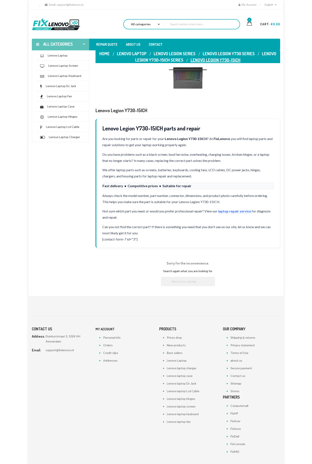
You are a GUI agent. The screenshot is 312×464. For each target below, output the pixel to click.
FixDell (234, 436)
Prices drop (174, 337)
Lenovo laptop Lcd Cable (183, 391)
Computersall (239, 405)
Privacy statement (242, 345)
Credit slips (110, 353)
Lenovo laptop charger (182, 368)
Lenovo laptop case (180, 376)
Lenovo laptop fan (179, 421)
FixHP (234, 413)
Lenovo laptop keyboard (183, 414)
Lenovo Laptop (177, 360)
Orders (108, 345)
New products (176, 345)
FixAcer (235, 421)
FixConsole (237, 444)
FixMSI (234, 451)
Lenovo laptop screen (181, 406)
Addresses (110, 360)
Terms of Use (239, 353)
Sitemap (235, 383)
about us (236, 360)
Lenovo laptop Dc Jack (181, 383)
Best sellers (175, 353)
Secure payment (241, 368)
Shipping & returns (242, 337)
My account (105, 329)
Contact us (237, 376)
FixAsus (235, 428)
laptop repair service (235, 211)
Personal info (112, 337)
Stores (234, 391)
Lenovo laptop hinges (181, 398)
